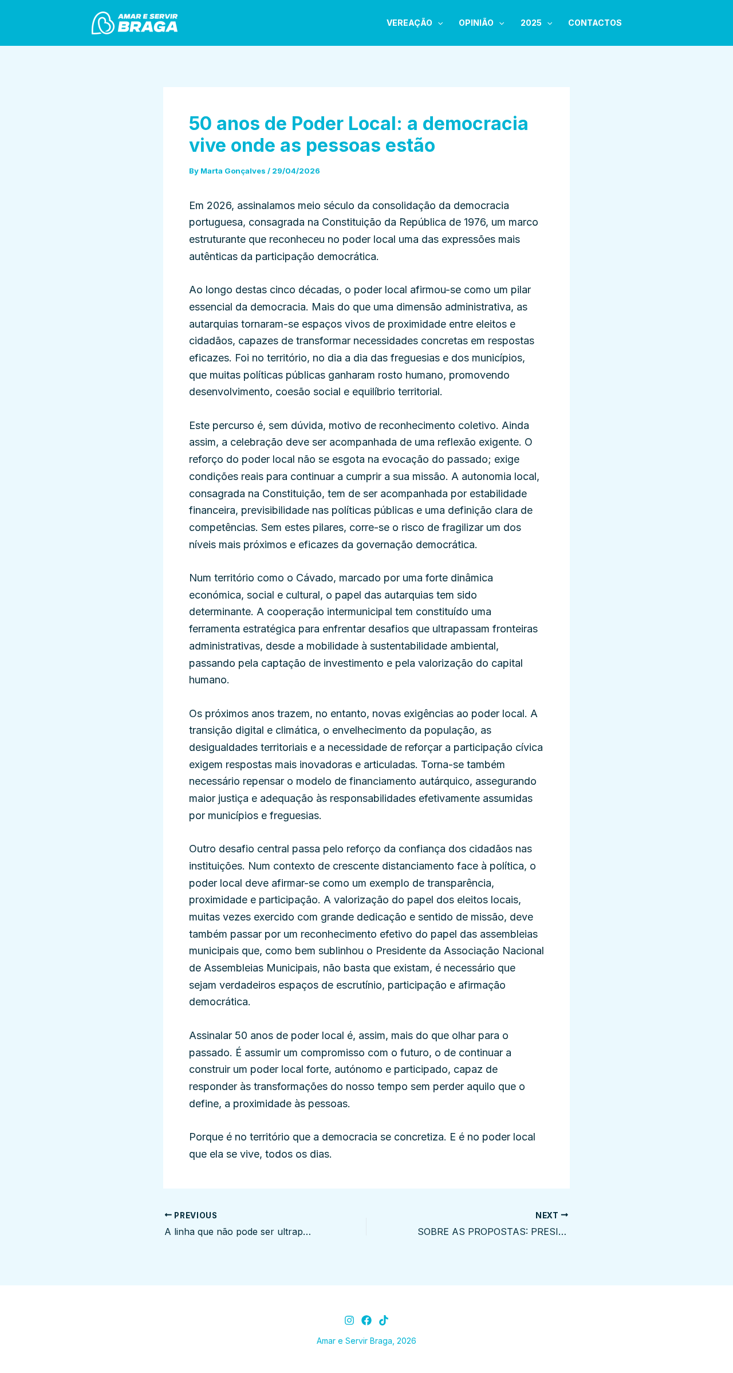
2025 (531, 22)
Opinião (476, 22)
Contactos (595, 22)
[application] (437, 23)
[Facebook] (366, 1320)
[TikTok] (384, 1320)
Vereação (409, 22)
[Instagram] (349, 1320)
